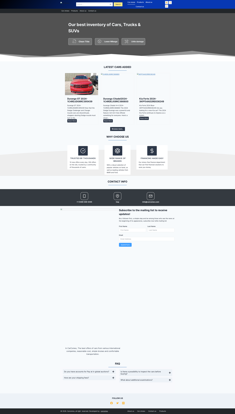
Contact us (140, 7)
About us (149, 2)
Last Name (151, 226)
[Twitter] (117, 403)
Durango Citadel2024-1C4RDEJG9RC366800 (115, 100)
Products (140, 2)
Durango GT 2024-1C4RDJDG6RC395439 (79, 100)
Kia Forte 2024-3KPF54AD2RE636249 (151, 100)
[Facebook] (166, 2)
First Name (123, 226)
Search (118, 4)
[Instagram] (166, 6)
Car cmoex (131, 2)
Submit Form (125, 245)
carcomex (104, 411)
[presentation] (81, 84)
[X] (170, 2)
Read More (72, 121)
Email (121, 235)
